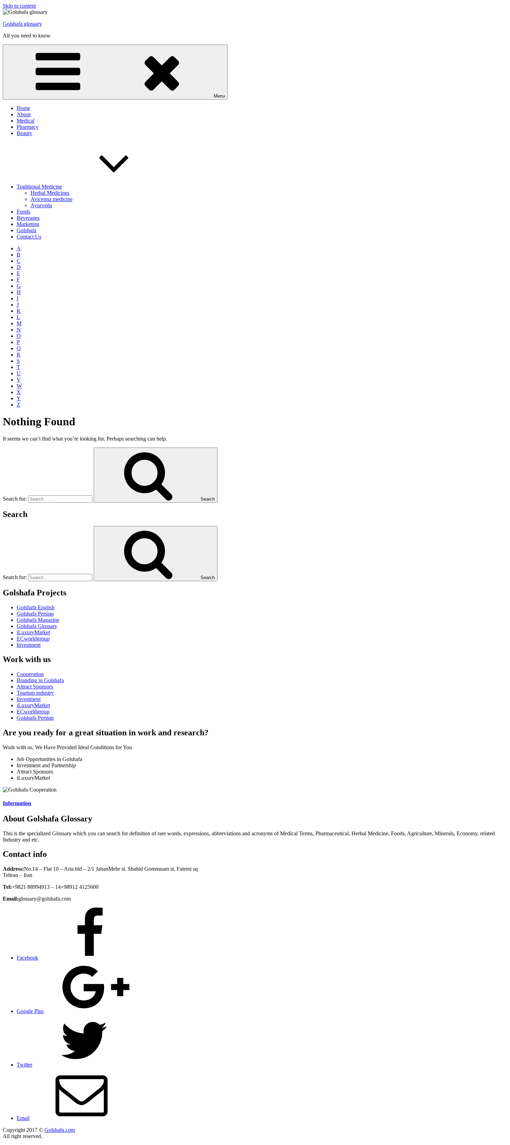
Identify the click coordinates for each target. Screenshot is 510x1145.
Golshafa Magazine (38, 620)
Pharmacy (28, 127)
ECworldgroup (33, 639)
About (24, 114)
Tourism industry (35, 693)
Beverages (28, 218)
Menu (219, 96)
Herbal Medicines (50, 193)
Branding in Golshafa (40, 680)
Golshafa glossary (22, 24)
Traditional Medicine (39, 187)
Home (23, 108)
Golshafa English (35, 607)
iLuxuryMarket (33, 632)
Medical (25, 121)
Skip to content (19, 6)
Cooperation (30, 674)
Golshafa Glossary (37, 626)
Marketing (28, 224)
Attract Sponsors (35, 686)
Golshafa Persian (35, 614)
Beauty (24, 133)
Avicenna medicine (52, 199)
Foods (23, 212)
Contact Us (29, 237)
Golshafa (26, 230)
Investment (29, 645)
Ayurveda (41, 205)
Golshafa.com (59, 1130)
